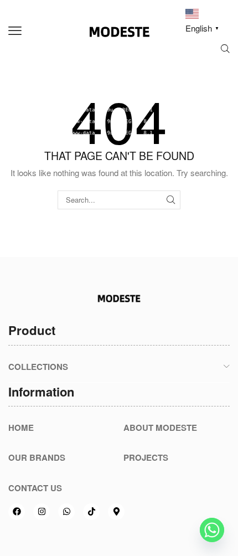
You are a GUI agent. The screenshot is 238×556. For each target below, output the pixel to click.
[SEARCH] (170, 200)
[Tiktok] (91, 511)
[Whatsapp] (66, 511)
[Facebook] (16, 511)
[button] (15, 31)
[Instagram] (41, 511)
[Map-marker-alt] (116, 511)
